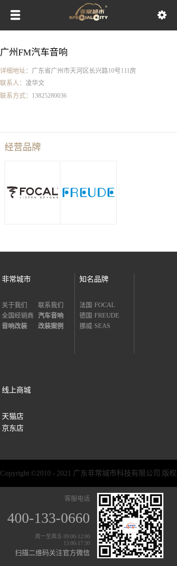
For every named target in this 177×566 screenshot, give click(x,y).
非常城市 (16, 279)
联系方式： (16, 95)
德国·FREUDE (99, 315)
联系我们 (51, 305)
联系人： (12, 82)
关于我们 (14, 305)
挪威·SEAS (94, 326)
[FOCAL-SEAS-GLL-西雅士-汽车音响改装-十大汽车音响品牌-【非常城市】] (88, 18)
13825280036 (49, 95)
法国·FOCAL (97, 305)
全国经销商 (18, 315)
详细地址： (16, 70)
